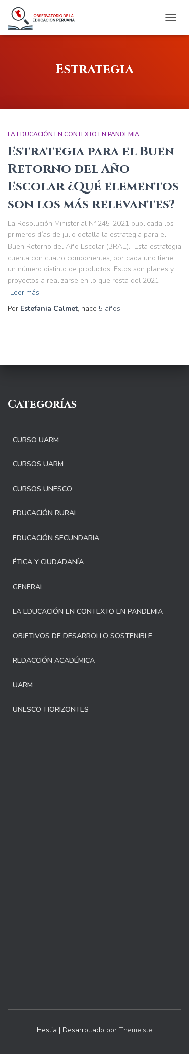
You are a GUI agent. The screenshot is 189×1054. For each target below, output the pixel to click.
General (28, 587)
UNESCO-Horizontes (51, 709)
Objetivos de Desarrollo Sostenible (82, 636)
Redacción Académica (54, 660)
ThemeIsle (135, 1030)
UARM (23, 685)
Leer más (24, 292)
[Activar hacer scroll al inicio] (169, 1033)
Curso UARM (36, 440)
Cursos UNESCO (42, 489)
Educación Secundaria (56, 538)
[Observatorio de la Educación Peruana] (45, 17)
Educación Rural (45, 513)
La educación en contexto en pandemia (73, 134)
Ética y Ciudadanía (48, 562)
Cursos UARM (38, 464)
